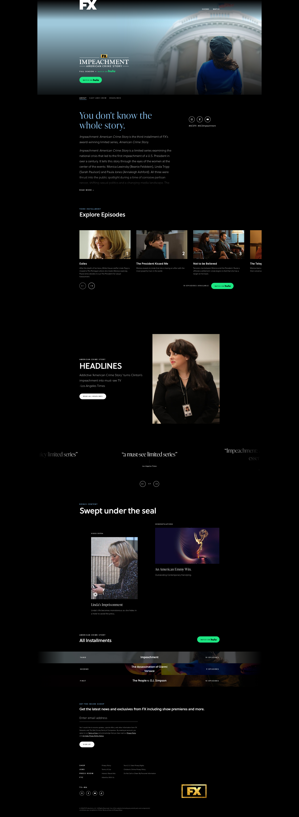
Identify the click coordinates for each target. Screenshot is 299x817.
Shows (205, 9)
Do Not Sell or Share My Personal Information (140, 773)
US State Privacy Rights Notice (93, 736)
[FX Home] (88, 5)
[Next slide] (91, 286)
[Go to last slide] (143, 484)
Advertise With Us (108, 777)
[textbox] (108, 719)
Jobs (82, 769)
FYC (81, 777)
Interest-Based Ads (109, 773)
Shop (82, 765)
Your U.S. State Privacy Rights (134, 765)
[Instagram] (192, 119)
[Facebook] (200, 119)
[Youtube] (208, 119)
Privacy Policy (131, 733)
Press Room (86, 773)
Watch (216, 9)
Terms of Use (93, 733)
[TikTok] (101, 793)
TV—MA (83, 787)
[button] (114, 574)
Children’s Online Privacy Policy (135, 769)
